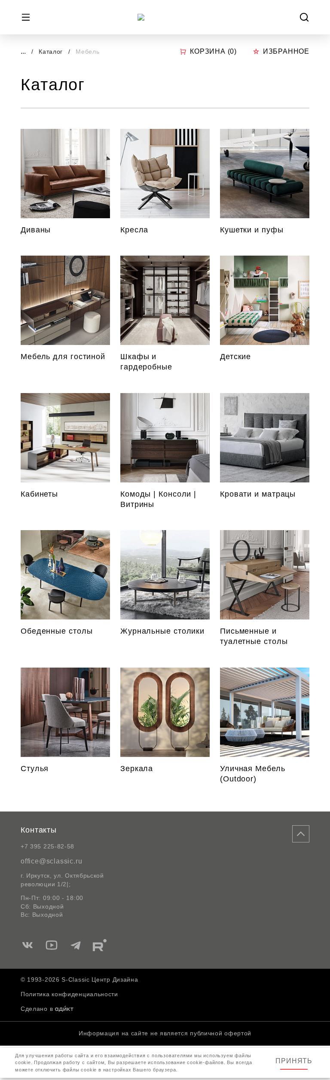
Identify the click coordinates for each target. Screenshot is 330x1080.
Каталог (52, 51)
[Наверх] (300, 833)
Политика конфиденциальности (69, 994)
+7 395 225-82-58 (47, 846)
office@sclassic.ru (51, 861)
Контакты (39, 830)
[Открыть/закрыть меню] (26, 17)
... (23, 51)
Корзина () (213, 51)
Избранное (286, 51)
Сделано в (37, 1008)
